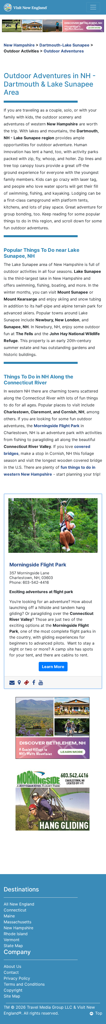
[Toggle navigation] (93, 7)
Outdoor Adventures (64, 50)
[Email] (13, 682)
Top (98, 1013)
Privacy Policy (17, 978)
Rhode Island (16, 933)
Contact (11, 972)
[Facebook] (34, 682)
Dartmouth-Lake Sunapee (64, 45)
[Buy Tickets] (27, 682)
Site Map (12, 996)
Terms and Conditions (24, 984)
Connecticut (15, 910)
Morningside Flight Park (56, 425)
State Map (13, 945)
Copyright (13, 990)
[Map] (20, 682)
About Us (12, 966)
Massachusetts (17, 921)
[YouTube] (41, 682)
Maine (9, 915)
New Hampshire (19, 45)
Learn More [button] (53, 666)
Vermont (11, 939)
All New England (19, 904)
